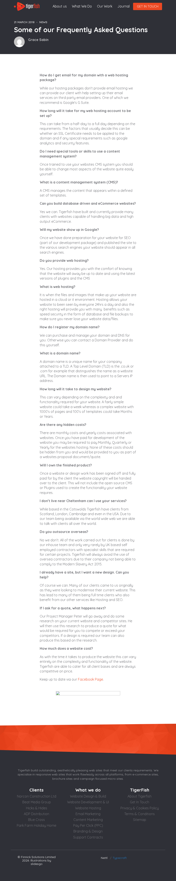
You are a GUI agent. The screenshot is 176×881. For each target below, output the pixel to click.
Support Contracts (88, 837)
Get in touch (147, 6)
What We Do (82, 6)
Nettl (104, 858)
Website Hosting (88, 808)
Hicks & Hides (36, 808)
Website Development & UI (88, 802)
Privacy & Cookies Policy (139, 808)
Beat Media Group (36, 802)
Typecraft (120, 858)
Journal (123, 6)
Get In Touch (139, 802)
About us (60, 6)
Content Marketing (88, 819)
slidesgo (36, 864)
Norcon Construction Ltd (36, 796)
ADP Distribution (36, 814)
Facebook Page (90, 679)
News (43, 22)
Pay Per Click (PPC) (88, 825)
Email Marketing (88, 814)
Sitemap (139, 819)
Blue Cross (36, 819)
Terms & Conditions (139, 814)
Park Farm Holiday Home (36, 825)
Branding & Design (88, 831)
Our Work (104, 6)
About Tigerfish (139, 796)
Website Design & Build (88, 796)
